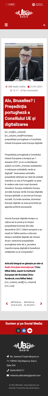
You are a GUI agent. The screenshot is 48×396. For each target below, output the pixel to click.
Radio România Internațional (19, 267)
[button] (6, 25)
